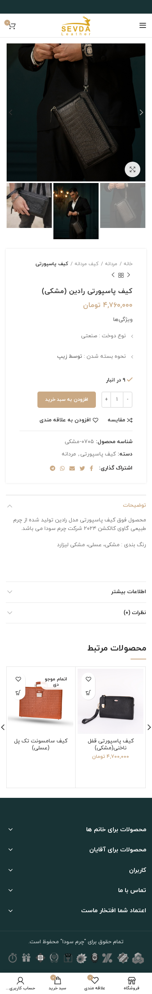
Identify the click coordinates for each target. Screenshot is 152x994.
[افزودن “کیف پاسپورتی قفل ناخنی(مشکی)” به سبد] (88, 693)
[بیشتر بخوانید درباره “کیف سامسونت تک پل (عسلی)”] (18, 693)
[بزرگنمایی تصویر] (132, 169)
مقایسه (116, 420)
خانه (128, 264)
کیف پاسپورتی (51, 264)
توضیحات (134, 505)
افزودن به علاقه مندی (65, 420)
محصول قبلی (129, 276)
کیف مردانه (86, 264)
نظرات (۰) (135, 612)
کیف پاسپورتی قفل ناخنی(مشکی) (111, 744)
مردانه (111, 264)
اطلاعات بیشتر (128, 591)
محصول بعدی (113, 276)
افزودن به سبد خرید (66, 399)
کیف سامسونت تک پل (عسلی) (40, 744)
